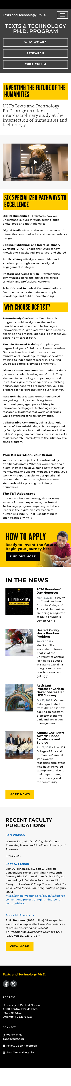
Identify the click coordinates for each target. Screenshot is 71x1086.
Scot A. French (17, 864)
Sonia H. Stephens (20, 915)
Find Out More (23, 556)
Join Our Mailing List (20, 1052)
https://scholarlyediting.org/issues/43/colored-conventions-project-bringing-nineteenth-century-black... (36, 899)
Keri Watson (15, 835)
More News (20, 794)
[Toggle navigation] (62, 15)
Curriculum (35, 64)
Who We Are (35, 42)
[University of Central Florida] (28, 4)
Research (35, 53)
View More (19, 946)
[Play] (35, 162)
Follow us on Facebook (21, 1045)
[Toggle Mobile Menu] (67, 4)
